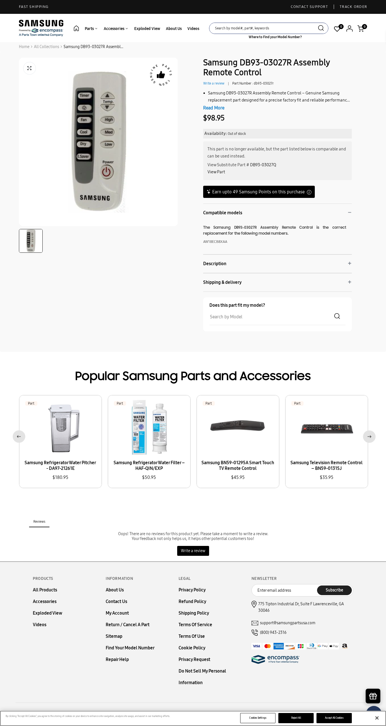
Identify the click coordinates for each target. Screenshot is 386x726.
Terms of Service (195, 624)
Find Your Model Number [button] (130, 648)
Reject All (296, 717)
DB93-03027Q (263, 164)
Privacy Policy (192, 590)
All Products (45, 590)
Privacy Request (194, 659)
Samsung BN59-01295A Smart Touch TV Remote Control (237, 465)
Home (24, 46)
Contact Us (116, 601)
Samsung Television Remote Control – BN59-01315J (326, 465)
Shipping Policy (194, 613)
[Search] (321, 29)
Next (368, 435)
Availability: (215, 133)
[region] (193, 718)
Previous (18, 435)
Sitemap (114, 636)
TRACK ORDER (353, 7)
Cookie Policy (192, 648)
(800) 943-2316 (273, 632)
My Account (117, 613)
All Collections (46, 46)
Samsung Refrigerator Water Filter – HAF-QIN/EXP (149, 465)
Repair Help (117, 659)
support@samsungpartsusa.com (287, 623)
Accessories (114, 28)
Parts (90, 28)
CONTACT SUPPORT (309, 7)
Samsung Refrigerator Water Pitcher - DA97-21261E (60, 465)
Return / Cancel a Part (127, 624)
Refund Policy (192, 601)
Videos (193, 28)
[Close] (377, 718)
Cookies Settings (257, 717)
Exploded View (147, 28)
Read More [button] (213, 108)
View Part (216, 171)
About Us (174, 28)
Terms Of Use (192, 636)
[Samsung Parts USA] (41, 27)
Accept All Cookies (334, 717)
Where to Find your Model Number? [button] (275, 37)
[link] (373, 678)
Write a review (213, 83)
